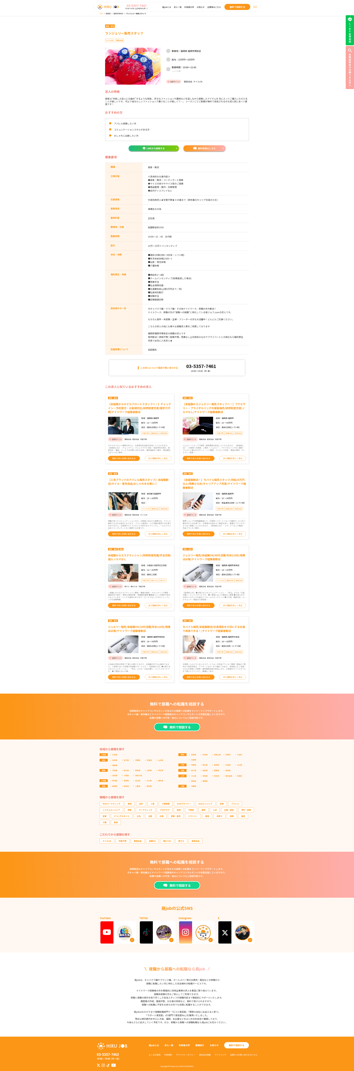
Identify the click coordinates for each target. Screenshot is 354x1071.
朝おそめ (167, 841)
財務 (222, 803)
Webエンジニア (205, 803)
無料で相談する (236, 1045)
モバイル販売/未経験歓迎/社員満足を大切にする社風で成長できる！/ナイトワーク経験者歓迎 (214, 629)
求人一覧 (178, 7)
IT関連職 (166, 803)
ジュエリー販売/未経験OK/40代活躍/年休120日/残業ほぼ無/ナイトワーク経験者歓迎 (214, 557)
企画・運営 (229, 809)
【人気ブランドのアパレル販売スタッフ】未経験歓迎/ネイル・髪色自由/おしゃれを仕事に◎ (138, 482)
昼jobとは (166, 7)
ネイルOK (107, 841)
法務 (150, 816)
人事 (152, 803)
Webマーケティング (111, 803)
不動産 (191, 809)
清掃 (129, 809)
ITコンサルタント (121, 816)
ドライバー (193, 816)
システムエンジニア (111, 809)
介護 (104, 822)
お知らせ (201, 7)
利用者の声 (189, 7)
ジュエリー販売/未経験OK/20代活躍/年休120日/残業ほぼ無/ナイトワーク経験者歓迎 (139, 629)
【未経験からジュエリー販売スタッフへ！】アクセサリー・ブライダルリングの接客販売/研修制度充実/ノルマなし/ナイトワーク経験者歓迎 (214, 408)
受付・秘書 (246, 809)
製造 (179, 809)
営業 (104, 816)
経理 (207, 816)
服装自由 (138, 841)
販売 (130, 803)
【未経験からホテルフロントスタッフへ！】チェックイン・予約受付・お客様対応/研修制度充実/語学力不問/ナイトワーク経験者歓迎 (139, 408)
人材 (215, 809)
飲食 (116, 822)
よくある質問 (154, 1054)
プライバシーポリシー (185, 1054)
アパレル (235, 803)
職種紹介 (199, 1045)
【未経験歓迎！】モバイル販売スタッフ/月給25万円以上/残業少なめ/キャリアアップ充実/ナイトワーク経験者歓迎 (214, 483)
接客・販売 (176, 816)
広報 (161, 816)
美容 (243, 816)
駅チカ (181, 841)
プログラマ (164, 809)
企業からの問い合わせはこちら (243, 1054)
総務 (232, 816)
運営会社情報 (205, 1054)
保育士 (219, 816)
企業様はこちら (214, 7)
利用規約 (168, 1054)
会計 (141, 803)
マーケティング (145, 809)
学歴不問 (122, 841)
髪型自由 (195, 841)
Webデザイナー (184, 803)
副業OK (152, 841)
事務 (203, 809)
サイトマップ (220, 1054)
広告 (139, 816)
